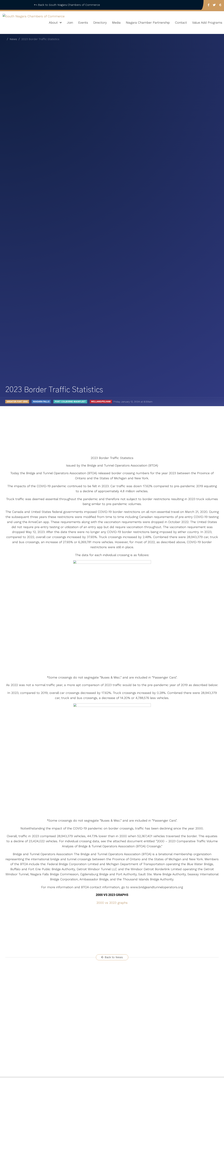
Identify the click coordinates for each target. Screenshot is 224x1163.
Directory (100, 22)
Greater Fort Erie (17, 401)
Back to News (113, 957)
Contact (181, 22)
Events (83, 22)
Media (116, 22)
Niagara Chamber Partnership (148, 22)
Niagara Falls (41, 401)
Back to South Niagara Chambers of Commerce (69, 4)
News (13, 39)
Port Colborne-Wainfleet (70, 401)
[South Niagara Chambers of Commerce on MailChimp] (220, 5)
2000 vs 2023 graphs (112, 902)
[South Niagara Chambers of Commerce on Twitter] (214, 5)
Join (70, 22)
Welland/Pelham (101, 401)
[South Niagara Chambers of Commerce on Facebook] (208, 5)
